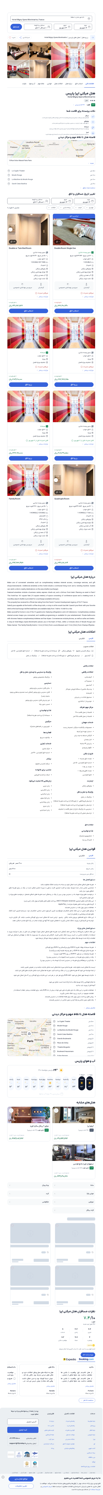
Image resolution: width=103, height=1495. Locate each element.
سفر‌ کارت (51, 1392)
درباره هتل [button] (68, 84)
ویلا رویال (45, 1185)
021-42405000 (14, 1390)
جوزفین (91, 1202)
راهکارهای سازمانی (69, 1401)
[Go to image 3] (73, 1158)
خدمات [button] (92, 1366)
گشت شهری (92, 1401)
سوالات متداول (70, 1387)
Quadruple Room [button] (61, 499)
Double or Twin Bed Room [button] (20, 248)
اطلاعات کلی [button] (89, 84)
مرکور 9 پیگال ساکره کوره (39, 1126)
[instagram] (57, 1442)
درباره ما (51, 1374)
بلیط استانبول (75, 1425)
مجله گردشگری (50, 1387)
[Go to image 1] (76, 1158)
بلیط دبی (66, 1425)
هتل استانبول (48, 1425)
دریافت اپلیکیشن (49, 1396)
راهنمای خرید (71, 1378)
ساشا (92, 1185)
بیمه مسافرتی (91, 1405)
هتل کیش (23, 1425)
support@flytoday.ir (17, 1396)
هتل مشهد (32, 1425)
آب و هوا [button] (32, 84)
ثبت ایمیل (23, 1382)
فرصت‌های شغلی (49, 1383)
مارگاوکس (45, 1202)
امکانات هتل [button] (58, 84)
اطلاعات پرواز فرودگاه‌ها (88, 1419)
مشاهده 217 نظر (88, 1353)
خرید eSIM (92, 1410)
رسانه (52, 1401)
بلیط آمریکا (75, 1428)
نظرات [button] (24, 84)
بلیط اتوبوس (91, 1387)
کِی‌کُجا (93, 1414)
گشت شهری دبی (29, 1428)
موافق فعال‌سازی (21, 1479)
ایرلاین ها (84, 1425)
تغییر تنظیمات (21, 1486)
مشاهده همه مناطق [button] (89, 188)
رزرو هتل (85, 37)
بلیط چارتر (92, 1425)
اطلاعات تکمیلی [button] (69, 1366)
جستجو (16, 27)
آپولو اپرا (90, 1126)
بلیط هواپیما (91, 1374)
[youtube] (63, 1442)
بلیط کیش (15, 1425)
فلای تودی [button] (50, 1366)
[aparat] (39, 1442)
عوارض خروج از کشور (69, 1396)
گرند (47, 1193)
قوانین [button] (49, 84)
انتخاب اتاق (74, 311)
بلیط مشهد (58, 1425)
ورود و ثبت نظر (88, 1307)
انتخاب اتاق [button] (79, 84)
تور (94, 1396)
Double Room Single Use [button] (65, 248)
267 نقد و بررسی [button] (80, 105)
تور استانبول (39, 1428)
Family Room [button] (14, 499)
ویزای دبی (55, 1428)
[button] (24, 38)
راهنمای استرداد (70, 1374)
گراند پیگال (90, 1210)
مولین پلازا (90, 1193)
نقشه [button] (92, 163)
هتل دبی (39, 1425)
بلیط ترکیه (92, 1428)
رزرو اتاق (74, 384)
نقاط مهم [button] (41, 84)
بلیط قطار (92, 1383)
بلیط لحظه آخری (64, 1428)
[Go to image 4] (72, 1158)
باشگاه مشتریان (70, 1392)
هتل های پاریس (74, 37)
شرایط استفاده (95, 1489)
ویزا (94, 1392)
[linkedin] (51, 1442)
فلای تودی (12, 1437)
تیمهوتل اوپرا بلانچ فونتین (83, 1164)
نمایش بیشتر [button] (90, 1008)
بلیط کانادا (84, 1428)
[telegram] (45, 1442)
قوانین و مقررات (70, 1383)
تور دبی (47, 1428)
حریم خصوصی (47, 1486)
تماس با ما (51, 1378)
